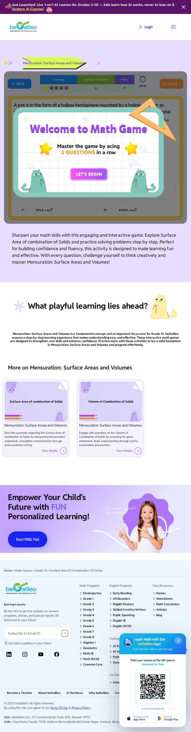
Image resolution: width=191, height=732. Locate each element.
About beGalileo (49, 693)
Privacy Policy (81, 708)
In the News (74, 693)
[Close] (184, 7)
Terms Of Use (59, 708)
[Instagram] (25, 654)
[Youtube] (41, 654)
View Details (50, 450)
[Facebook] (57, 654)
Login (148, 27)
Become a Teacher (19, 693)
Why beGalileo (99, 693)
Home (8, 570)
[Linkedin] (9, 654)
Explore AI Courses (28, 9)
